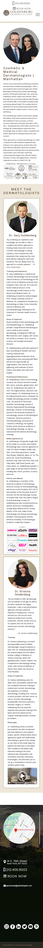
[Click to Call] (21, 5)
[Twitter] (24, 927)
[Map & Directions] (21, 828)
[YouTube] (30, 926)
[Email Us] (17, 886)
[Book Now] (15, 876)
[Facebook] (13, 927)
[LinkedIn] (19, 926)
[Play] (9, 782)
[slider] (18, 782)
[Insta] (7, 926)
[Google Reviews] (36, 926)
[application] (22, 776)
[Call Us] (15, 869)
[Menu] (36, 14)
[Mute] (35, 782)
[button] (22, 776)
